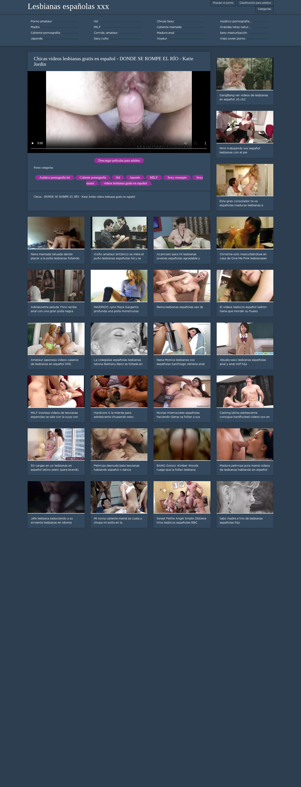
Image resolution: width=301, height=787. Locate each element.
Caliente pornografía (93, 177)
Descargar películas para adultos (119, 160)
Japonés (135, 177)
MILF (154, 177)
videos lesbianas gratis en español (125, 183)
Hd (118, 177)
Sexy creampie (177, 177)
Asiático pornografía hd (54, 177)
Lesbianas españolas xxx (68, 6)
